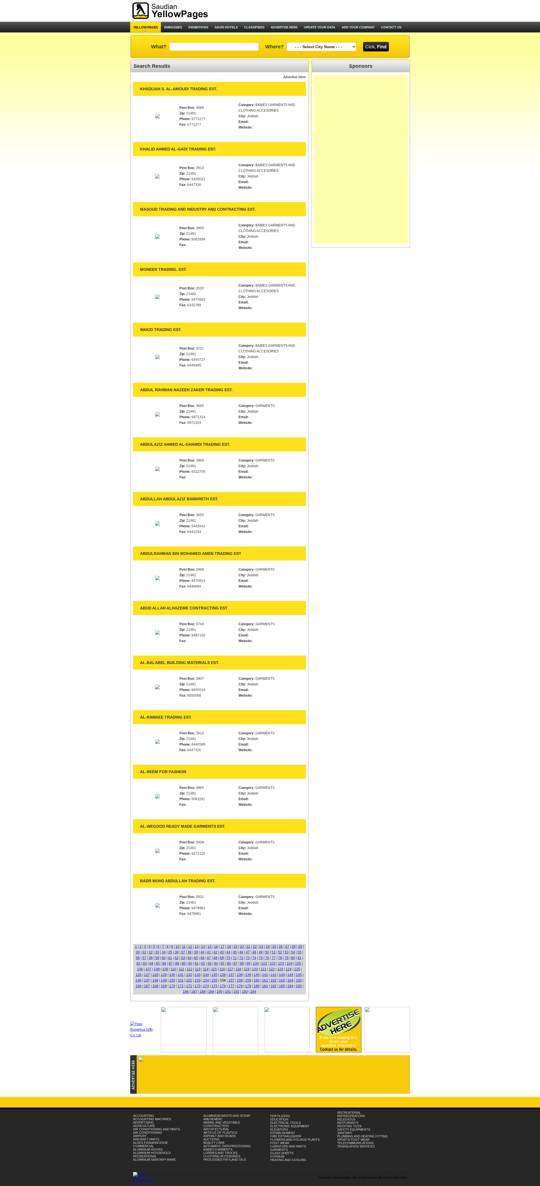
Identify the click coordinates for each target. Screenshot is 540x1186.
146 (138, 980)
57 (144, 958)
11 (184, 947)
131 (181, 975)
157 (231, 980)
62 (177, 958)
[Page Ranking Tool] (145, 1180)
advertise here (284, 27)
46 (241, 952)
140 (257, 975)
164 (290, 980)
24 (268, 947)
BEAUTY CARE (214, 1142)
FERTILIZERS (280, 1116)
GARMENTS (279, 1149)
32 (151, 952)
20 (242, 947)
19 (235, 947)
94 (216, 964)
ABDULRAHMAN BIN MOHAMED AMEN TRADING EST (190, 553)
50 (267, 952)
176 (223, 986)
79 (287, 958)
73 (248, 958)
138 (240, 975)
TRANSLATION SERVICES (356, 1146)
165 (299, 980)
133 (198, 975)
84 (151, 964)
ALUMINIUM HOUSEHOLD (152, 1153)
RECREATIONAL (145, 1156)
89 (184, 964)
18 (229, 947)
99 (248, 964)
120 (255, 969)
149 (164, 980)
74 (254, 958)
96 (229, 964)
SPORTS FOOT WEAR (353, 1139)
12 (190, 947)
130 (172, 975)
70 (228, 958)
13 (197, 947)
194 (253, 992)
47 (248, 952)
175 (214, 986)
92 (203, 964)
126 (138, 975)
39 (196, 952)
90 (190, 964)
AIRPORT (140, 1136)
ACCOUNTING (143, 1115)
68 (215, 958)
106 (140, 969)
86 (164, 964)
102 (273, 964)
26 (281, 947)
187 (194, 992)
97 (235, 964)
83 (145, 964)
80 (293, 958)
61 (170, 958)
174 (206, 986)
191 (228, 992)
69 (222, 958)
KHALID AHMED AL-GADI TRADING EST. (178, 149)
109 (165, 969)
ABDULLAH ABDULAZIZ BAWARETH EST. (179, 499)
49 (261, 952)
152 (189, 980)
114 (206, 969)
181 (265, 986)
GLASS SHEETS (281, 1153)
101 (264, 964)
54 (293, 952)
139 (248, 975)
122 (272, 969)
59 (157, 958)
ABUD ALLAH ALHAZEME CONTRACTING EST (184, 608)
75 (261, 958)
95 (222, 964)
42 (215, 952)
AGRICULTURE (144, 1126)
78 (280, 958)
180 (257, 986)
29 (300, 947)
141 (265, 975)
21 (248, 947)
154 (206, 980)
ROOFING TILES (349, 1126)
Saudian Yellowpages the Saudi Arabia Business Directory (362, 1178)
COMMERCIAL (143, 1146)
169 (164, 986)
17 (222, 947)
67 (209, 958)
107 (148, 969)
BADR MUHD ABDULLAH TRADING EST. (177, 881)
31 (144, 952)
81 (300, 958)
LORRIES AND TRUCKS (220, 1153)
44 (228, 952)
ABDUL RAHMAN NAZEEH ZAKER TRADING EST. (186, 390)
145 (299, 975)
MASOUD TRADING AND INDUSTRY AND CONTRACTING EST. (198, 209)
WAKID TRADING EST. (160, 329)
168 (155, 986)
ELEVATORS (279, 1129)
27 (287, 947)
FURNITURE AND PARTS (288, 1146)
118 (238, 969)
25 (274, 947)
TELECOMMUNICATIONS (355, 1143)
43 (222, 952)
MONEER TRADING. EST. (163, 269)
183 (282, 986)
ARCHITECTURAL (216, 1129)
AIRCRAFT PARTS (146, 1139)
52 (280, 952)
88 (177, 964)
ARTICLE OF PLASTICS (220, 1132)
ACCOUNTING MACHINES (152, 1119)
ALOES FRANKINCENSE (150, 1142)
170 (172, 986)
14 (203, 947)
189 (211, 992)
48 (254, 952)
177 (231, 986)
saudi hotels (226, 27)
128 (155, 975)
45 (235, 952)
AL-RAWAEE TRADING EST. (166, 717)
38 (190, 952)
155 (214, 980)
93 (210, 964)
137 (231, 975)
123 (280, 969)
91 (197, 964)
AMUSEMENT (213, 1119)
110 (173, 969)
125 (297, 969)
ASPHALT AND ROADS (219, 1136)
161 (265, 980)
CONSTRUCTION (216, 1126)
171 (181, 986)
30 (138, 952)
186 (186, 992)
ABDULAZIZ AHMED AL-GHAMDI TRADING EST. (185, 444)
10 (177, 947)
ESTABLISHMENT (282, 1133)
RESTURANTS (347, 1122)
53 (287, 952)
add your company (358, 27)
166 (138, 986)
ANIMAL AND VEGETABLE (221, 1122)
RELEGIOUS (346, 1119)
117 (230, 969)
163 (282, 980)
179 (248, 986)
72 (241, 958)
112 (189, 969)
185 (299, 986)
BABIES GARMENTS (217, 1149)
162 (273, 980)
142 (273, 975)
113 (198, 969)
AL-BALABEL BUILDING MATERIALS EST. (179, 662)
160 (257, 980)
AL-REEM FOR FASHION (163, 771)
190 (219, 992)
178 (240, 986)
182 (273, 986)
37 (183, 952)
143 (282, 975)
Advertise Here (294, 77)
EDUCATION (279, 1119)
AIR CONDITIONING (147, 1132)
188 (203, 992)
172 (189, 986)
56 (138, 958)
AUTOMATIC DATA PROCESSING (227, 1146)
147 (147, 980)
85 (158, 964)
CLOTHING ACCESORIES (221, 1156)
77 (274, 958)
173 (198, 986)
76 (267, 958)
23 (261, 947)
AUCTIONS (211, 1139)
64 (190, 958)
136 (223, 975)
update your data (319, 27)
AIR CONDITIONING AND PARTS (156, 1129)
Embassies (173, 27)
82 (138, 964)
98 (242, 964)
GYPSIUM (277, 1156)
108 (157, 969)
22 (255, 947)
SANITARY (344, 1133)
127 (147, 975)
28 (294, 947)
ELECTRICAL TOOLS (285, 1122)
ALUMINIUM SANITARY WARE (154, 1159)
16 (216, 947)
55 (300, 952)
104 (289, 964)
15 (210, 947)
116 (222, 969)
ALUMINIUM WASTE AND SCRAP (226, 1115)
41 (209, 952)
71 (235, 958)
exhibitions (198, 27)
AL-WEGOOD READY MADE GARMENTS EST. (182, 826)
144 (290, 975)
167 (147, 986)
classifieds (254, 27)
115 (214, 969)
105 (298, 964)
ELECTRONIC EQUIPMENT (289, 1126)
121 (263, 969)
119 (246, 969)
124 (289, 969)
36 (177, 952)
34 (164, 952)
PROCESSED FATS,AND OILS (224, 1159)
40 (202, 952)
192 (236, 992)
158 (240, 980)
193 (245, 992)
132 (189, 975)
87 (171, 964)
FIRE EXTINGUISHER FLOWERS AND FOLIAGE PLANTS (295, 1138)
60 (164, 958)
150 (172, 980)
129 (164, 975)
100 (256, 964)
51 (274, 952)
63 (183, 958)
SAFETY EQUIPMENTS (353, 1129)
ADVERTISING (143, 1122)
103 (281, 964)
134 (206, 975)
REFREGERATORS (351, 1116)
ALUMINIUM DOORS (148, 1149)
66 (202, 958)
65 (196, 958)
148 (155, 980)
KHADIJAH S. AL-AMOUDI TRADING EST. (178, 89)
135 (214, 975)
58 (151, 958)
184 (290, 986)
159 (248, 980)
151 (181, 980)
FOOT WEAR (279, 1143)
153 (198, 980)
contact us (391, 27)
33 (157, 952)
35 (170, 952)
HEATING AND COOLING (288, 1160)
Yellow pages (145, 27)
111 (181, 969)
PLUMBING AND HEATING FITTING (362, 1136)
